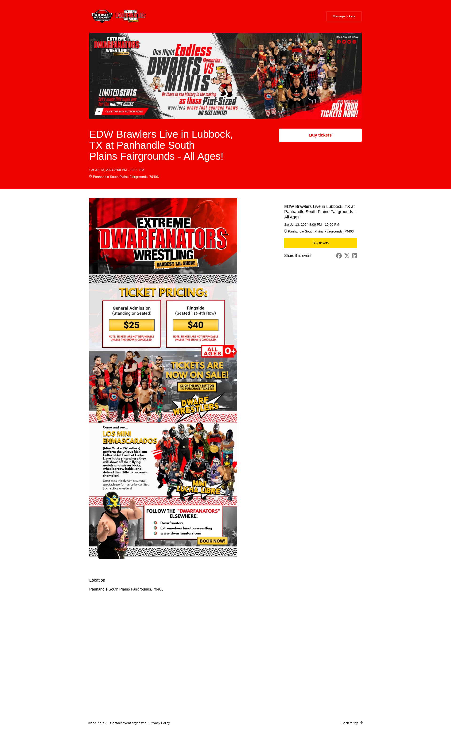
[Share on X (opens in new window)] (347, 256)
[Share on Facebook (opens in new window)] (339, 256)
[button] (128, 723)
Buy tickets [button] (320, 135)
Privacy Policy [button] (159, 723)
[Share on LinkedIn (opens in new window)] (354, 256)
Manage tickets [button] (344, 16)
